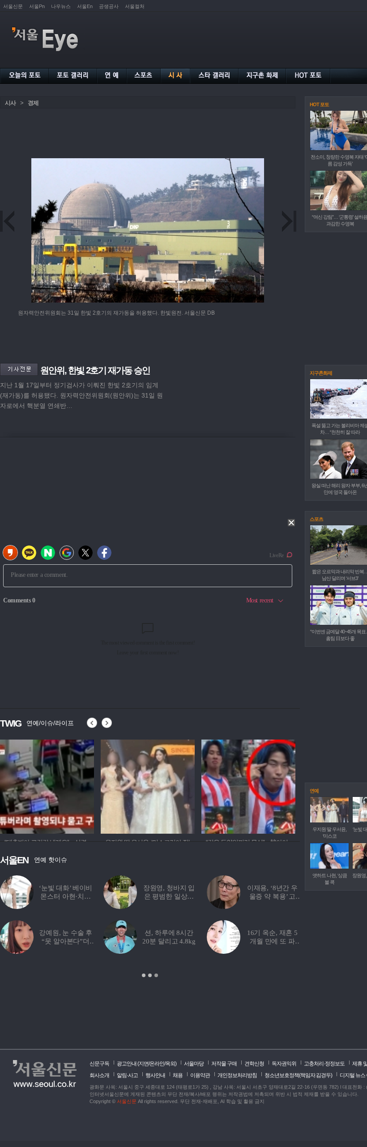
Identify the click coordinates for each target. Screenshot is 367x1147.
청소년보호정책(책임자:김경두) (298, 1075)
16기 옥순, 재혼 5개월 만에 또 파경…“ (272, 941)
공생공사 (109, 6)
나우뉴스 (61, 6)
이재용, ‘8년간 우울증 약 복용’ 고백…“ (272, 896)
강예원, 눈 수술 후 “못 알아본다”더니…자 (65, 941)
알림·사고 (127, 1075)
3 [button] (156, 975)
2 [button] (150, 975)
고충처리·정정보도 (324, 1063)
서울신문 (13, 6)
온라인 (156, 1063)
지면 (144, 1063)
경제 (33, 103)
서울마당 (194, 1063)
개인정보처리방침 (237, 1075)
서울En (85, 6)
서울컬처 (135, 6)
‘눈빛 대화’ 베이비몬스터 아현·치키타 (65, 896)
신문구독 (99, 1063)
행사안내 (155, 1075)
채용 (178, 1075)
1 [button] (143, 975)
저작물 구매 (224, 1063)
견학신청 (254, 1063)
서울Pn (37, 6)
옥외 (170, 1063)
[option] (150, 926)
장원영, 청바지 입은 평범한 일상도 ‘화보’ (169, 896)
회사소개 (99, 1075)
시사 (10, 103)
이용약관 (200, 1075)
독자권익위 (284, 1063)
